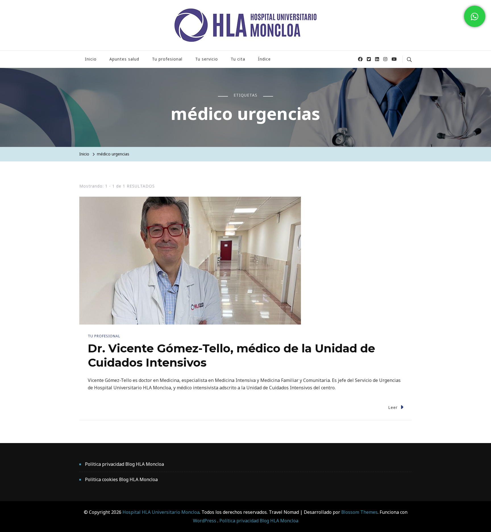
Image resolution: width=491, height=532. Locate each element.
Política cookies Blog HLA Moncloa (121, 479)
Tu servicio (206, 59)
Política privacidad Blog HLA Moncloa (124, 464)
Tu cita (238, 59)
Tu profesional (167, 59)
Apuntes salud (124, 59)
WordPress (204, 521)
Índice (264, 59)
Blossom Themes (359, 512)
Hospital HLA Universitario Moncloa (160, 512)
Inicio (91, 59)
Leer (393, 407)
